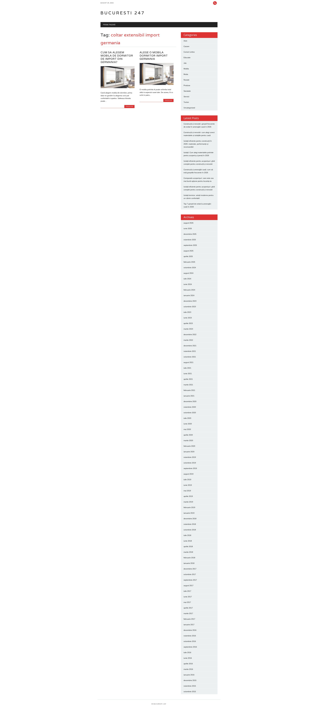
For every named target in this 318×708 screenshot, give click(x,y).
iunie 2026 (188, 228)
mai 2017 (187, 602)
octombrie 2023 (190, 307)
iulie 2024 (187, 279)
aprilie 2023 (188, 323)
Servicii (186, 97)
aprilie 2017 (188, 608)
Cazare (186, 46)
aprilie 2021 (188, 379)
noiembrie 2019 (190, 457)
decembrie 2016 (190, 630)
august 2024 (188, 273)
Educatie (187, 58)
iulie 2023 (187, 312)
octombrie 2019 (190, 463)
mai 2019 (187, 491)
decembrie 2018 (190, 519)
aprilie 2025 (188, 256)
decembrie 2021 (190, 346)
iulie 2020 (187, 418)
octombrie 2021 (190, 357)
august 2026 (188, 223)
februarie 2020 (189, 446)
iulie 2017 (187, 591)
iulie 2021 (187, 368)
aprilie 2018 (188, 546)
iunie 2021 (188, 374)
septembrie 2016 (190, 647)
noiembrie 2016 (190, 636)
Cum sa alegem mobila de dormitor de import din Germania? (117, 57)
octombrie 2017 (190, 574)
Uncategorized (189, 108)
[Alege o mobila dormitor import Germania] (157, 84)
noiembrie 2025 (190, 240)
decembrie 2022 (190, 334)
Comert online (189, 52)
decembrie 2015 (190, 680)
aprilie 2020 (188, 435)
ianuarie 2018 (189, 563)
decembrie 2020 (190, 401)
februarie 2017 (189, 619)
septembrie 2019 (190, 468)
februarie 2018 (189, 558)
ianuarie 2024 (189, 295)
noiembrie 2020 (190, 407)
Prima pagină (109, 24)
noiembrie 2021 (190, 351)
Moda (186, 74)
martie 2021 (188, 385)
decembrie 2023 (190, 301)
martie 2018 (188, 552)
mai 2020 (187, 429)
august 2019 (188, 474)
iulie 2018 (187, 535)
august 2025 (188, 251)
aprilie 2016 (188, 664)
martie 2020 (188, 440)
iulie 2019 (187, 480)
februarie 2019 (189, 507)
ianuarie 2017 (189, 625)
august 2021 (188, 362)
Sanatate (187, 91)
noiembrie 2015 (190, 686)
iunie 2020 (188, 424)
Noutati (186, 80)
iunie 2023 (188, 318)
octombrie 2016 (190, 641)
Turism (186, 102)
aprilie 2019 (188, 496)
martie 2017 (188, 613)
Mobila (186, 69)
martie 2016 (188, 669)
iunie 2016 (188, 658)
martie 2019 (188, 502)
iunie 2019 (188, 485)
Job (185, 63)
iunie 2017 (188, 597)
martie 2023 (188, 329)
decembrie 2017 (190, 569)
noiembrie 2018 (190, 524)
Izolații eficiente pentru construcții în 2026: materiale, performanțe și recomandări (198, 144)
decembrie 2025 (190, 234)
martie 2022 (188, 340)
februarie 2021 (189, 390)
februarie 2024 (189, 290)
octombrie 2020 (190, 413)
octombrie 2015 (190, 692)
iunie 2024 (188, 284)
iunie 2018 (188, 541)
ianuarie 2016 (189, 675)
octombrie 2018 (190, 530)
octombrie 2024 (190, 268)
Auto (185, 41)
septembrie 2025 (190, 245)
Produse (129, 106)
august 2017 (188, 586)
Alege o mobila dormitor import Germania (154, 55)
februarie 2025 (189, 262)
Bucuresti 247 (122, 13)
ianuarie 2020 (189, 452)
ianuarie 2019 (189, 513)
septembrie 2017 (190, 580)
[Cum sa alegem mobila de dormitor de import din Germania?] (118, 88)
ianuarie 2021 (189, 396)
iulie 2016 (187, 652)
